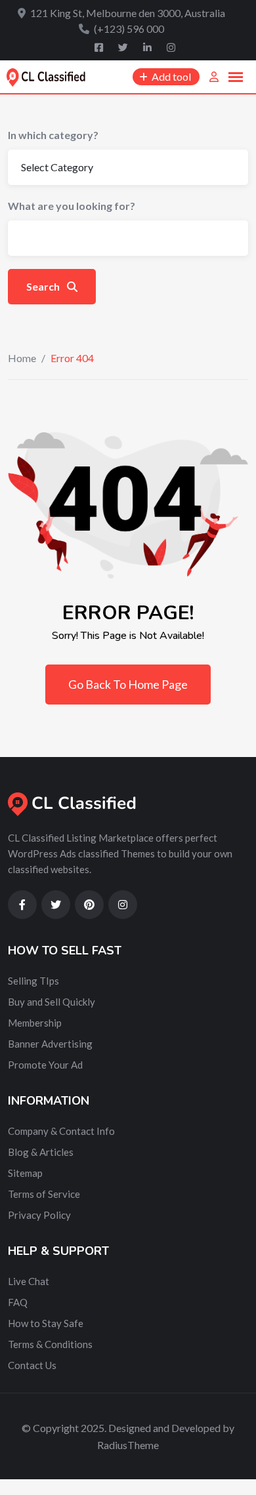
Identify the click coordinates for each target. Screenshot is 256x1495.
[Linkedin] (148, 47)
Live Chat (28, 1281)
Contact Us (32, 1365)
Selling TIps (33, 981)
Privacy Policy (39, 1215)
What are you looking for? (71, 205)
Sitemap (25, 1173)
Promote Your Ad (45, 1065)
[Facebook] (100, 47)
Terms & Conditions (50, 1344)
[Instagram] (171, 47)
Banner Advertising (50, 1044)
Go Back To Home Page (128, 684)
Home (22, 358)
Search (44, 286)
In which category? (53, 135)
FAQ (18, 1302)
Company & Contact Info (61, 1131)
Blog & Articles (41, 1152)
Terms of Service (44, 1194)
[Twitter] (124, 47)
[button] (235, 77)
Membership (35, 1023)
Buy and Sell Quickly (51, 1002)
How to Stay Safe (45, 1323)
